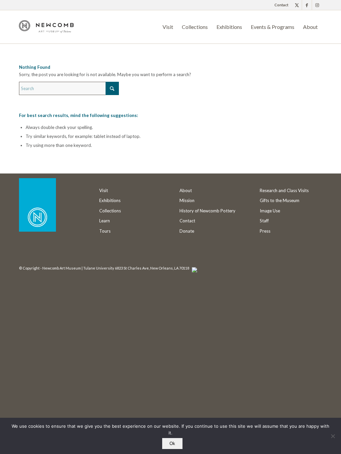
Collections (110, 210)
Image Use (270, 210)
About (185, 190)
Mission (186, 200)
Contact (281, 5)
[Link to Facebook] (307, 5)
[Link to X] (297, 5)
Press (265, 231)
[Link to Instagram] (317, 5)
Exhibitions (110, 200)
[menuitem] (279, 5)
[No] (332, 436)
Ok (172, 443)
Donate (186, 231)
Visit (103, 190)
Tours (105, 231)
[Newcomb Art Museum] (46, 32)
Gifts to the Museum (279, 200)
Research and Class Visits (284, 190)
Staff (264, 220)
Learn (104, 220)
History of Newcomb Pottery (207, 210)
